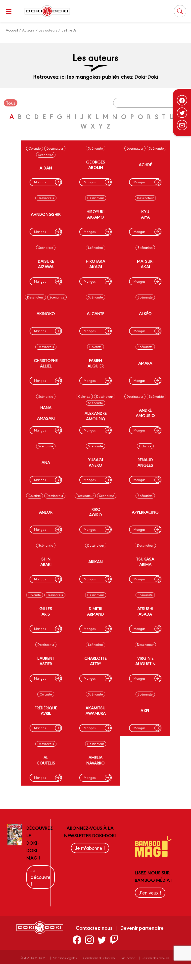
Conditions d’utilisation (99, 958)
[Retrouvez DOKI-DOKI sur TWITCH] (114, 939)
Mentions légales (65, 958)
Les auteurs (48, 30)
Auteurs (28, 30)
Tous (10, 103)
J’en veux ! (150, 892)
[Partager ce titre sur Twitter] (182, 112)
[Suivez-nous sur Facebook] (182, 100)
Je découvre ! (40, 877)
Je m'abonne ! (90, 847)
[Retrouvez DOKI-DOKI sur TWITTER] (101, 939)
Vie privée (128, 958)
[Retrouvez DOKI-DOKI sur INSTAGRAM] (89, 939)
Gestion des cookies (155, 958)
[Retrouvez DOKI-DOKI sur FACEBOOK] (77, 939)
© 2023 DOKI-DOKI (33, 958)
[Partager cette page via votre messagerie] (182, 125)
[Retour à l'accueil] (47, 11)
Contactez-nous (94, 927)
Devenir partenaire (142, 927)
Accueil (12, 30)
